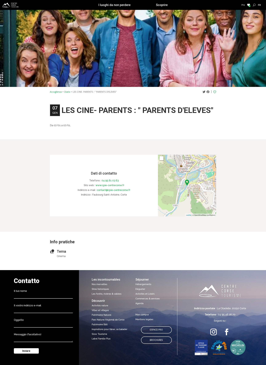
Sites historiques (100, 289)
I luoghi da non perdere (114, 5)
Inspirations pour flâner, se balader (109, 329)
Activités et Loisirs (145, 294)
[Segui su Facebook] (226, 331)
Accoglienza (56, 91)
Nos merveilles (99, 284)
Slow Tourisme (99, 334)
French (259, 4)
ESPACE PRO (156, 329)
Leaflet (188, 215)
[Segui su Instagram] (213, 331)
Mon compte (142, 314)
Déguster (140, 289)
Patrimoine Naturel (101, 315)
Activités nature (100, 305)
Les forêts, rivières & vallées (106, 294)
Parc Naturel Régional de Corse (108, 319)
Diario (67, 91)
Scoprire (162, 5)
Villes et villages (100, 310)
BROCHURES (156, 340)
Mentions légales (144, 319)
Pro (243, 4)
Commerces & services (147, 298)
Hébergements (143, 284)
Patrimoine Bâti (100, 324)
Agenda (139, 303)
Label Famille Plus (101, 338)
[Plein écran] (161, 158)
